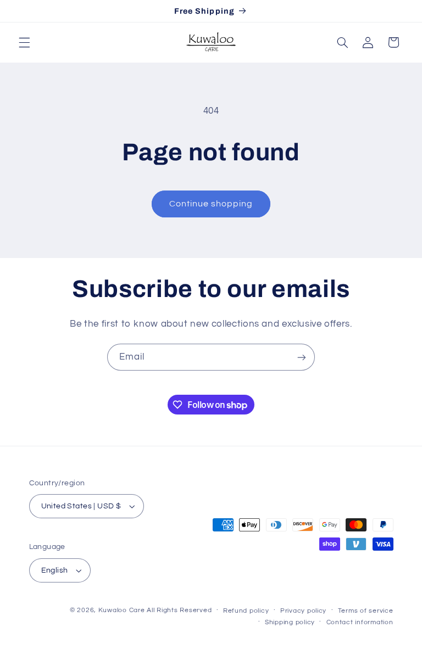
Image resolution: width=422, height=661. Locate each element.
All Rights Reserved (179, 610)
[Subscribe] (301, 357)
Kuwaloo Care (121, 610)
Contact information (359, 622)
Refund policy (246, 611)
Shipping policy (290, 622)
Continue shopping (211, 203)
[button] (24, 42)
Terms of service (365, 611)
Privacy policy (303, 611)
